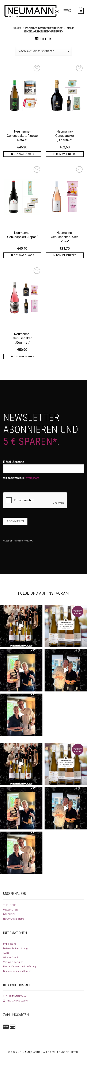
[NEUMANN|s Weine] (31, 10)
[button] (65, 10)
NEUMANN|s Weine (16, 1000)
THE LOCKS (9, 905)
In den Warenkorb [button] (22, 154)
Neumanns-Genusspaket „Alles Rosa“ (65, 237)
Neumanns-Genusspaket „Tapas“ (22, 235)
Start (17, 28)
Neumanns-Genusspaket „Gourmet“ (22, 338)
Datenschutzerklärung (15, 948)
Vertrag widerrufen (13, 962)
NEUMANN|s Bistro (13, 918)
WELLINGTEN (10, 909)
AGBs (6, 952)
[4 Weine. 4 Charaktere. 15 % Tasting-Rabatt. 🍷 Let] (66, 626)
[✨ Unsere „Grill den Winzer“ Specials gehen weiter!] (66, 670)
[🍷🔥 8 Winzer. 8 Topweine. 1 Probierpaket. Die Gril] (21, 626)
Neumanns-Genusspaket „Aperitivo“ (64, 136)
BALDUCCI (9, 914)
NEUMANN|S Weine (16, 996)
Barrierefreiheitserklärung (17, 971)
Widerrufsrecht (11, 957)
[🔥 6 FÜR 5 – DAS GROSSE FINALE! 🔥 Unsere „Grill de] (21, 670)
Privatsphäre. (32, 478)
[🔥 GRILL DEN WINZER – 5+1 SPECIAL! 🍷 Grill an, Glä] (21, 715)
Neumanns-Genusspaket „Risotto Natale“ (22, 136)
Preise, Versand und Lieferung (19, 966)
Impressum (9, 943)
